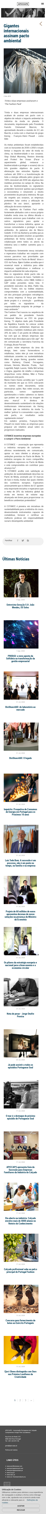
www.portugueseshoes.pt (14, 1470)
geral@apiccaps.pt (11, 1446)
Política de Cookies (11, 1450)
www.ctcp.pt (10, 1472)
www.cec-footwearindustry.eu (16, 1477)
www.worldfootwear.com (14, 1466)
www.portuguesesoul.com (14, 1468)
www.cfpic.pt (10, 1475)
